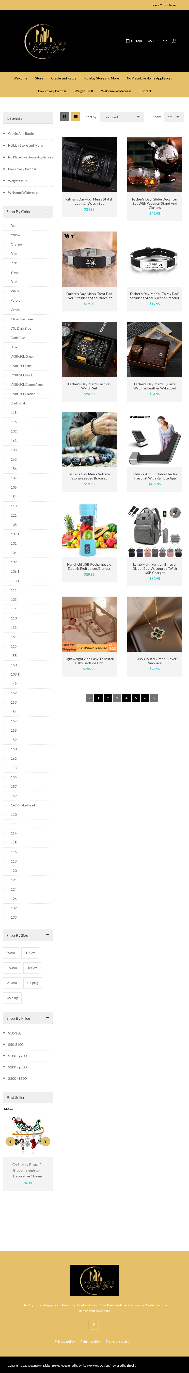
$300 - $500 (17, 1078)
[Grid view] (64, 116)
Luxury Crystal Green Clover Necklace (154, 661)
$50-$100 (15, 1045)
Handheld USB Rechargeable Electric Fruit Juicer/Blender (89, 566)
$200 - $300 (17, 1067)
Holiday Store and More (25, 145)
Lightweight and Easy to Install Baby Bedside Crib (89, 661)
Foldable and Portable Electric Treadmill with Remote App (155, 476)
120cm (30, 953)
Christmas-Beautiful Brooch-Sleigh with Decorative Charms (27, 1170)
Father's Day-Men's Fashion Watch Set (89, 386)
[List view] (75, 116)
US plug (12, 998)
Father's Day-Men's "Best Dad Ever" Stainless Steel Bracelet (89, 296)
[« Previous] (89, 698)
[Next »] (154, 698)
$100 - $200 (17, 1056)
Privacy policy (65, 1341)
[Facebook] (94, 1325)
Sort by (91, 117)
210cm (12, 983)
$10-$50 (14, 1033)
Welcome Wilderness (23, 193)
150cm (12, 968)
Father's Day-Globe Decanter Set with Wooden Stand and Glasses (154, 203)
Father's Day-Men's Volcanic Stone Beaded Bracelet (89, 476)
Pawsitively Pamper (22, 169)
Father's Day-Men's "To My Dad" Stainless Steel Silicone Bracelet (154, 296)
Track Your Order (163, 5)
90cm (11, 953)
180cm (32, 968)
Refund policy (90, 1341)
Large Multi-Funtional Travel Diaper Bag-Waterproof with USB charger (155, 568)
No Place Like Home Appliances (30, 157)
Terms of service (117, 1341)
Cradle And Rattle (21, 134)
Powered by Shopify (123, 1365)
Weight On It (17, 181)
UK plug (32, 983)
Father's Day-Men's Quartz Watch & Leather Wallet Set (154, 386)
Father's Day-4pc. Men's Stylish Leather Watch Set (89, 201)
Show (157, 117)
